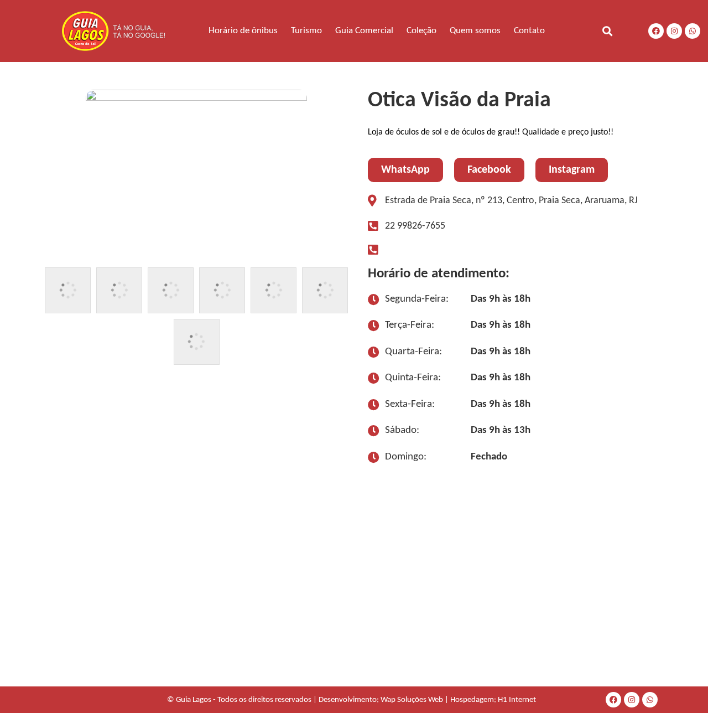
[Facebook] (656, 31)
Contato (529, 30)
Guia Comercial (364, 30)
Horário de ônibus (243, 30)
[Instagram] (674, 31)
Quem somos (475, 30)
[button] (607, 31)
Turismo (306, 30)
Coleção (421, 30)
